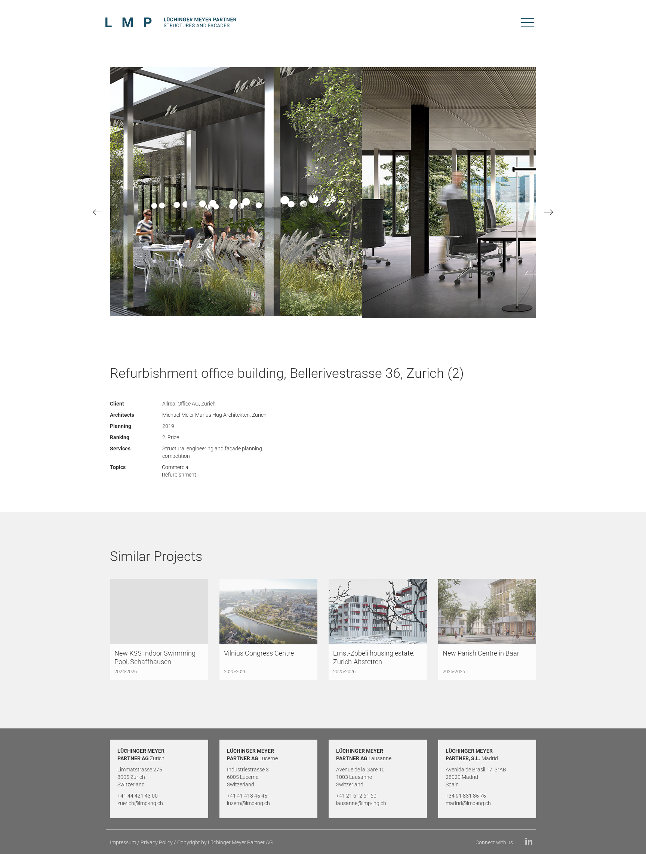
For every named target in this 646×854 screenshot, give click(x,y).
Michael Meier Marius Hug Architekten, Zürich (214, 415)
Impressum (123, 842)
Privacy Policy (157, 842)
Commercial (176, 467)
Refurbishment (179, 475)
